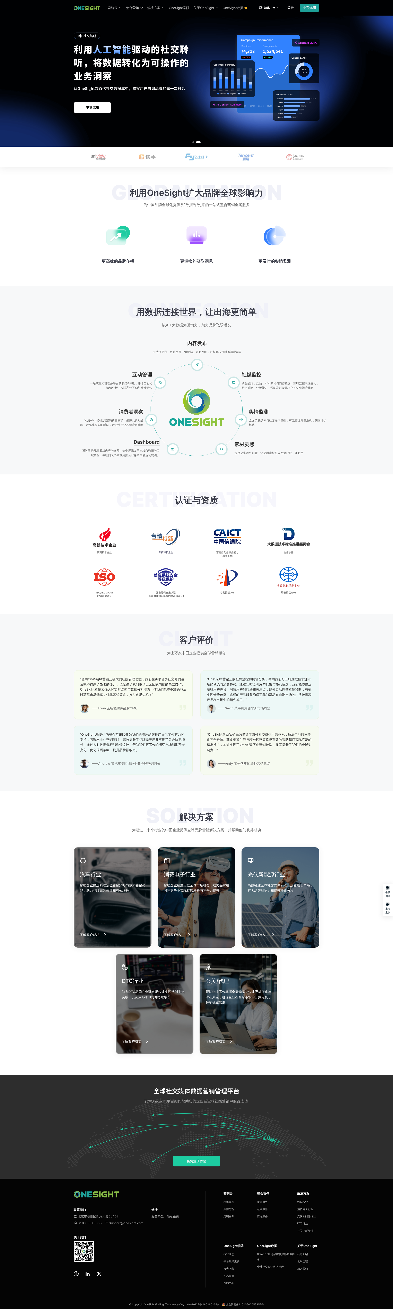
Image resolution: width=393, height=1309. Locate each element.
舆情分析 (229, 1209)
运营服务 (262, 1209)
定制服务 (229, 1216)
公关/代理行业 (305, 1230)
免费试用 (309, 8)
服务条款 (157, 1216)
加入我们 (302, 1268)
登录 (290, 8)
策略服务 (262, 1202)
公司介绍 (302, 1254)
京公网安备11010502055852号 (245, 1304)
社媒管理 (229, 1202)
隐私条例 (173, 1216)
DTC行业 (302, 1223)
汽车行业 (302, 1202)
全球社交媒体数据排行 (270, 1266)
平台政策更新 (231, 1261)
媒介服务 (262, 1216)
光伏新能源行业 (306, 1216)
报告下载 (229, 1268)
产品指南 (229, 1275)
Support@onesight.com (124, 1223)
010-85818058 (88, 1223)
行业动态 (229, 1254)
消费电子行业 (305, 1209)
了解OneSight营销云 (92, 107)
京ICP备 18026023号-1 (207, 1304)
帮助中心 (229, 1283)
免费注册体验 (196, 1161)
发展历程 (302, 1261)
